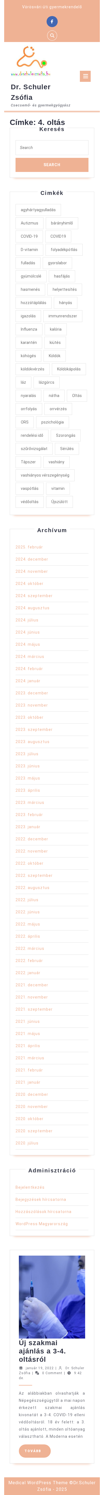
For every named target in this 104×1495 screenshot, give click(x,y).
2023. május (28, 778)
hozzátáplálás (33, 302)
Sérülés (67, 448)
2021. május (28, 1033)
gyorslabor (57, 263)
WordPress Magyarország (42, 1224)
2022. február (29, 960)
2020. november (32, 1106)
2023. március (30, 802)
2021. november (32, 997)
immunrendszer (63, 316)
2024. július (27, 620)
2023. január (28, 827)
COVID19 (58, 236)
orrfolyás (29, 409)
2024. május (28, 644)
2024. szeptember (34, 596)
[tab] (85, 76)
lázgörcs (46, 382)
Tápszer (28, 462)
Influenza (29, 329)
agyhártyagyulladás (38, 210)
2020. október (30, 1119)
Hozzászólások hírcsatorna (44, 1211)
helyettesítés (65, 289)
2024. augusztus (33, 608)
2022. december (32, 839)
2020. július (27, 1143)
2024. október (30, 583)
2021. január (28, 1082)
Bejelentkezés (30, 1187)
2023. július (27, 754)
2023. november (32, 705)
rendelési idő (32, 435)
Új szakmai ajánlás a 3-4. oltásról (42, 1351)
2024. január (28, 681)
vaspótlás (30, 488)
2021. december (32, 985)
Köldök (54, 356)
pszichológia (52, 422)
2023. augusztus (33, 741)
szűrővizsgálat (34, 448)
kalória (56, 329)
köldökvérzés (32, 369)
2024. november (32, 571)
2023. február (29, 814)
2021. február (29, 1070)
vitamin (58, 488)
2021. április (28, 1046)
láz (23, 382)
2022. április (28, 936)
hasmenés (30, 289)
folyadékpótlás (64, 249)
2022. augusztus (33, 887)
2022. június (28, 912)
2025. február (29, 547)
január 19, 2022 (40, 1368)
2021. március (30, 1058)
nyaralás (28, 395)
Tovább (37, 1451)
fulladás (28, 263)
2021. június (28, 1021)
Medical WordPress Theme (38, 1482)
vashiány (56, 462)
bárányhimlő (62, 223)
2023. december (32, 693)
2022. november (32, 851)
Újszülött (59, 502)
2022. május (28, 924)
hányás (65, 302)
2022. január (28, 973)
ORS (25, 422)
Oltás (77, 395)
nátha (54, 395)
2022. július (27, 900)
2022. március (30, 948)
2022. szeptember (34, 875)
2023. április (28, 790)
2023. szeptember (34, 729)
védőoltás (30, 502)
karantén (29, 342)
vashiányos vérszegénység (45, 475)
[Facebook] (52, 21)
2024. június (28, 632)
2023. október (30, 717)
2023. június (28, 766)
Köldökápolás (69, 369)
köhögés (28, 356)
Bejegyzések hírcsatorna (41, 1199)
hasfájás (62, 276)
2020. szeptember (34, 1131)
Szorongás (65, 435)
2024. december (32, 559)
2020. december (32, 1094)
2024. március (30, 656)
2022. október (30, 863)
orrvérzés (58, 409)
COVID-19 (29, 236)
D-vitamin (29, 249)
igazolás (28, 316)
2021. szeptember (34, 1009)
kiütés (55, 342)
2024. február (29, 669)
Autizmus (29, 223)
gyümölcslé (31, 276)
